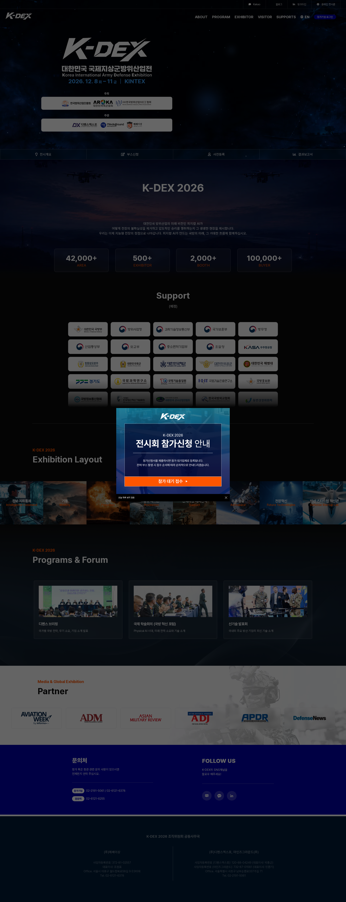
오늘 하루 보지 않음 (126, 497)
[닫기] (226, 497)
